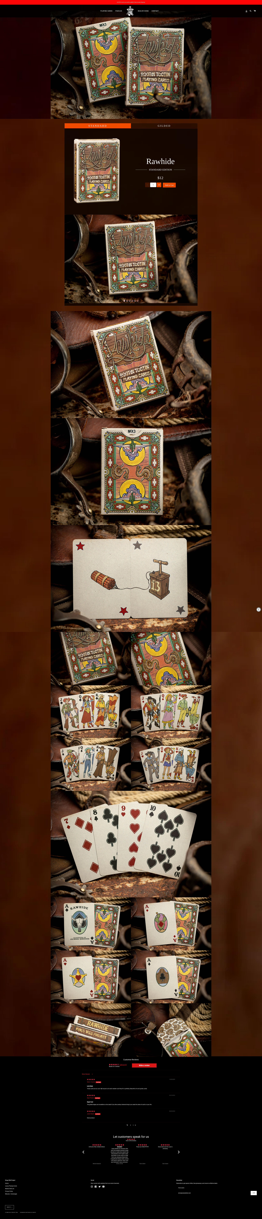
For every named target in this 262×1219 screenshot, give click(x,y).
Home (6, 1183)
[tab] (124, 301)
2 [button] (130, 1125)
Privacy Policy (9, 1191)
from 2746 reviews (131, 1140)
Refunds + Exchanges (11, 1194)
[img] (91, 1079)
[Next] (193, 259)
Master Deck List (9, 1188)
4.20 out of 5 (123, 1064)
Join (253, 1192)
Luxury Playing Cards (11, 1186)
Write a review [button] (144, 1065)
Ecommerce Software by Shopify (28, 1212)
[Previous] (69, 259)
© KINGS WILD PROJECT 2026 (11, 1212)
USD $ (9, 1207)
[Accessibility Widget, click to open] (258, 609)
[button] (133, 1125)
